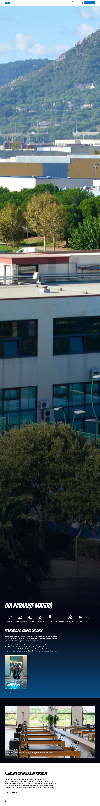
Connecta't (77, 3)
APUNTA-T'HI (89, 3)
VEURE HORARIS (12, 793)
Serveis (36, 3)
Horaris (30, 3)
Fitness (23, 3)
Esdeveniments (45, 3)
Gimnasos (16, 3)
